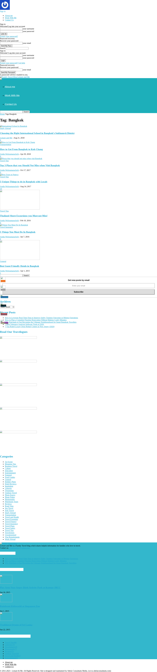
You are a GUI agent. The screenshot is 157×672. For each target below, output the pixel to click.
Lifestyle (8, 488)
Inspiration (9, 486)
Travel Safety (10, 528)
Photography (10, 499)
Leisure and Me (6, 138)
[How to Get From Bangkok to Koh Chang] (17, 142)
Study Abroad (5, 128)
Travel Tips (4, 161)
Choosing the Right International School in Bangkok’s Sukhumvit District (37, 133)
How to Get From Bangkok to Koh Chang (21, 149)
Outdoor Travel (11, 493)
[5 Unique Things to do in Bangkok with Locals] (9, 175)
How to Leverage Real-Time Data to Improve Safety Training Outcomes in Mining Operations (41, 318)
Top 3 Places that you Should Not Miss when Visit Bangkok (30, 165)
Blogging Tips (10, 464)
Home (2, 114)
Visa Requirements (12, 537)
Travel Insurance (6, 227)
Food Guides (10, 477)
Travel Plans (9, 526)
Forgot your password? (9, 36)
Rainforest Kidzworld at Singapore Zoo (20, 606)
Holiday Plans (10, 482)
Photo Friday (10, 497)
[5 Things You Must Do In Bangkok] (14, 225)
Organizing (9, 491)
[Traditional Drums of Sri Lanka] (6, 620)
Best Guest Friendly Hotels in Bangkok (19, 266)
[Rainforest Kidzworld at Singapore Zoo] (6, 601)
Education (9, 471)
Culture (8, 468)
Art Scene (9, 462)
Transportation (5, 144)
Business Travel (11, 466)
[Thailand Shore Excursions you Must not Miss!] (20, 209)
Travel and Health (12, 517)
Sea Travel (9, 508)
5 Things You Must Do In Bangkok (17, 232)
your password (28, 31)
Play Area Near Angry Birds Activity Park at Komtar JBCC (30, 587)
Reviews (8, 504)
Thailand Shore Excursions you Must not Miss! (23, 215)
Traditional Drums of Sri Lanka (16, 625)
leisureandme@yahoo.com (19, 548)
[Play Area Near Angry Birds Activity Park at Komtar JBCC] (6, 583)
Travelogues (9, 533)
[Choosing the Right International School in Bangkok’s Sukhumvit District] (13, 126)
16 (1, 189)
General (3, 261)
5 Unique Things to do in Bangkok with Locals (23, 181)
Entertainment (10, 473)
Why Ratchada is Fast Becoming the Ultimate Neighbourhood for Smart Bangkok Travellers (40, 322)
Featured (8, 475)
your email (27, 43)
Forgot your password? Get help (12, 63)
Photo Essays (10, 495)
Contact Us (9, 20)
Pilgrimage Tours (11, 502)
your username (28, 29)
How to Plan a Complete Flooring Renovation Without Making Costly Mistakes (36, 320)
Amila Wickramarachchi (9, 154)
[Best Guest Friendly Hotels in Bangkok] (20, 259)
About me (9, 16)
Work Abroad (10, 539)
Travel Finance (10, 522)
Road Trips (9, 506)
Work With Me (10, 18)
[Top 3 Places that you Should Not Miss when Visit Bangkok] (21, 158)
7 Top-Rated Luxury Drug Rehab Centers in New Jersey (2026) (29, 327)
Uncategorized (10, 535)
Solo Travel (9, 510)
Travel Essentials (11, 519)
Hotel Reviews (10, 484)
